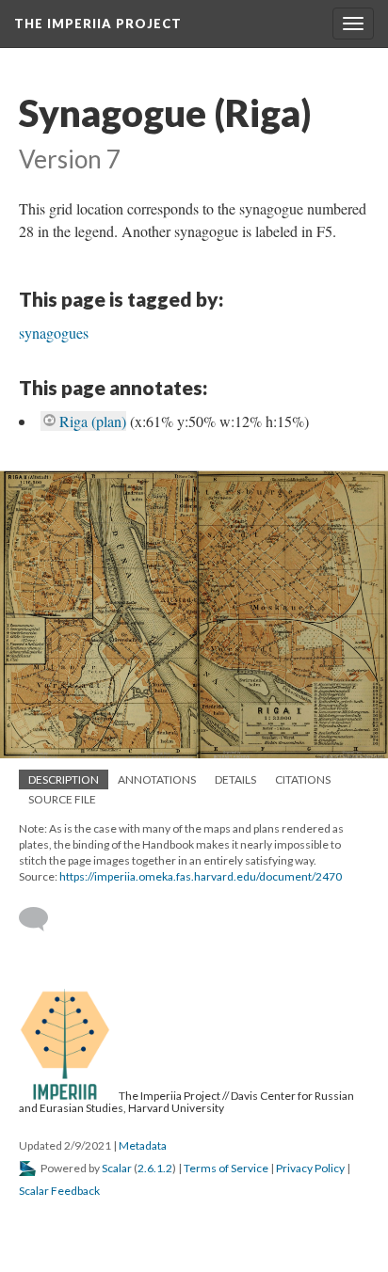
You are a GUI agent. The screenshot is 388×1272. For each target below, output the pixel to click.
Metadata (143, 1145)
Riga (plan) (92, 421)
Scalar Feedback (59, 1191)
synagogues (54, 332)
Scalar (117, 1168)
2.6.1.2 (154, 1168)
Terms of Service (226, 1168)
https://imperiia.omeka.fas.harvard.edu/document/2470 (200, 876)
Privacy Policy (310, 1168)
